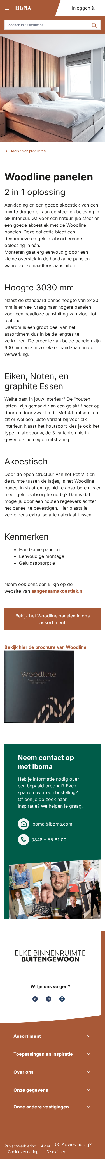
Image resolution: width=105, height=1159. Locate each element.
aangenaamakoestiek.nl (57, 591)
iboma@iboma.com (51, 824)
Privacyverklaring (20, 1146)
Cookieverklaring (24, 1151)
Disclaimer (55, 1151)
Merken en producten (28, 151)
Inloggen (82, 8)
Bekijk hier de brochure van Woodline (45, 647)
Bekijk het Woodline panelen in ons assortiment (52, 619)
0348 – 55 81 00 (48, 839)
